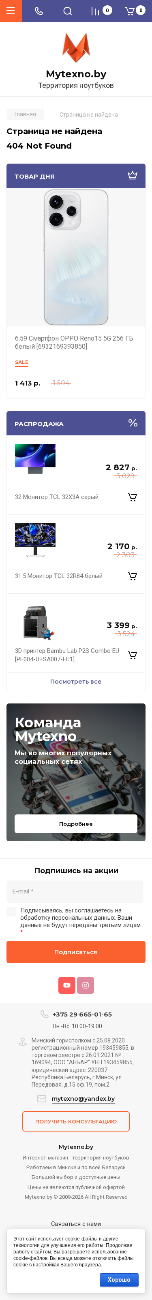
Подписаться (76, 952)
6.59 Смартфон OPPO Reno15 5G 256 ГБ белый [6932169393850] (74, 342)
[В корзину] (132, 497)
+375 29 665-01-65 (82, 1014)
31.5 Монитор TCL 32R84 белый (59, 576)
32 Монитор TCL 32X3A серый (56, 497)
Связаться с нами (76, 1224)
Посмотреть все (76, 681)
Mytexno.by (76, 74)
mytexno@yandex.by (83, 1098)
